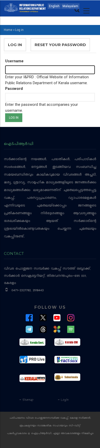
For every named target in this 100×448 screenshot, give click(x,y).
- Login (63, 400)
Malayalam (70, 6)
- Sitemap (26, 400)
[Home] (25, 7)
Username (14, 61)
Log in (17, 46)
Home (8, 30)
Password (14, 88)
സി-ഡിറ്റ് (75, 426)
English (54, 6)
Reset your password (60, 44)
